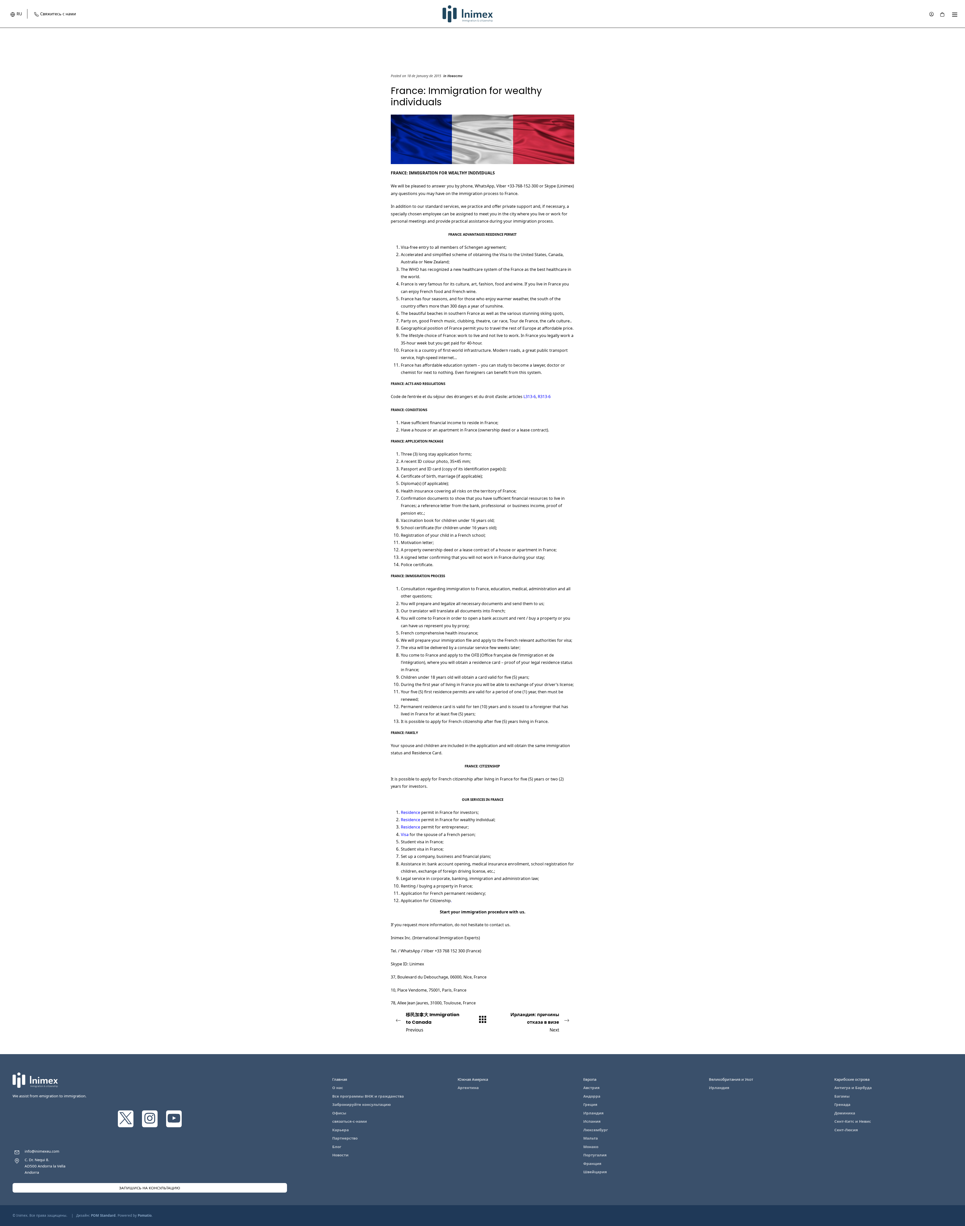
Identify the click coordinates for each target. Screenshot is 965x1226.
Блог (336, 1146)
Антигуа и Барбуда (853, 1087)
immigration (481, 878)
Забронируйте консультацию (361, 1104)
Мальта (590, 1138)
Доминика (844, 1112)
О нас (337, 1087)
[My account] (931, 14)
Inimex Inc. (401, 938)
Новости (454, 76)
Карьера (340, 1129)
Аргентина (468, 1087)
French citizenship (466, 721)
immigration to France (467, 589)
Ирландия (593, 1112)
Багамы (842, 1096)
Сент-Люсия (846, 1129)
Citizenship (440, 900)
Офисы (339, 1112)
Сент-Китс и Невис (852, 1121)
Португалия (595, 1154)
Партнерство (345, 1138)
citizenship (463, 779)
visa (421, 842)
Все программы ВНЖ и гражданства (368, 1096)
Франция (592, 1163)
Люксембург (595, 1129)
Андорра (591, 1096)
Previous (432, 1022)
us (521, 912)
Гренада (842, 1104)
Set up (407, 856)
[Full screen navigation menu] (954, 14)
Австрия (591, 1087)
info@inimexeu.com (42, 1151)
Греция (590, 1104)
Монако (590, 1146)
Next (534, 1022)
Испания (592, 1121)
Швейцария (595, 1171)
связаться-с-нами (349, 1121)
